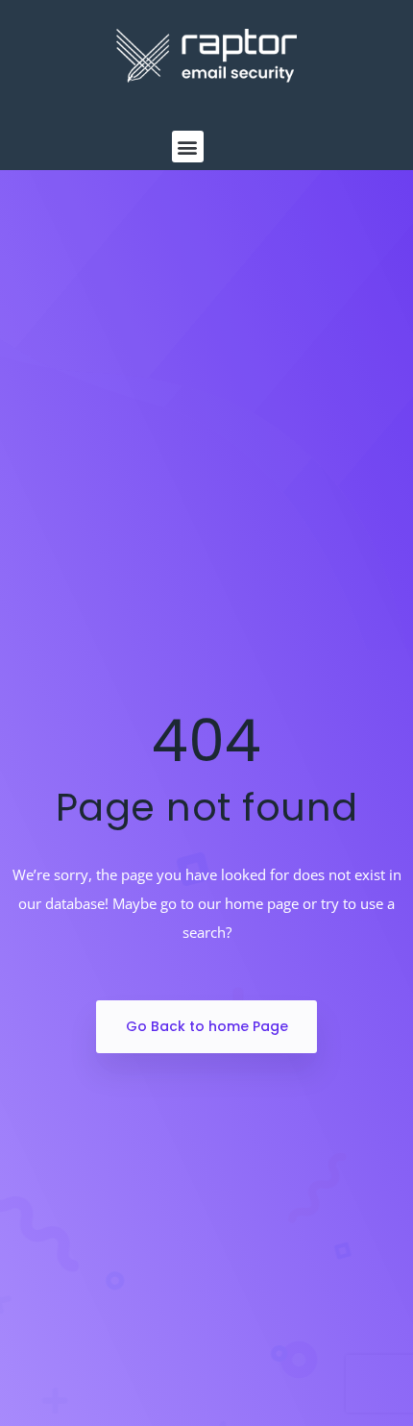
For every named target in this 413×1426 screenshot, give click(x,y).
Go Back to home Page (207, 1026)
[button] (188, 146)
